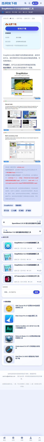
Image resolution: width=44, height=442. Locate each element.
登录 (35, 3)
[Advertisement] (22, 413)
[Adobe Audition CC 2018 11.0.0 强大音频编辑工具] (9, 329)
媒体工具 (8, 12)
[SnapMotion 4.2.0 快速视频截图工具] (8, 268)
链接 (29, 210)
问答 (22, 440)
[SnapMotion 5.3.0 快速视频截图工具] (8, 246)
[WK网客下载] (3, 12)
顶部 (39, 440)
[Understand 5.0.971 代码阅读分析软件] (9, 349)
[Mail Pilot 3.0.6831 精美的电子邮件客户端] (9, 359)
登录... (6, 292)
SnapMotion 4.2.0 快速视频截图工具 (26, 265)
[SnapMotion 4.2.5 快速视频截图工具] (8, 257)
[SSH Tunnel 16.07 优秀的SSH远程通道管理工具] (9, 309)
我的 (30, 440)
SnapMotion (8, 205)
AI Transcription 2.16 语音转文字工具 (26, 276)
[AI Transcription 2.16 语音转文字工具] (8, 279)
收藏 (14, 210)
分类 (13, 440)
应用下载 (19, 18)
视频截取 (18, 205)
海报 (21, 210)
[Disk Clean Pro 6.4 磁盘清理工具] (9, 319)
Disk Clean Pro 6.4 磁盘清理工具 (26, 316)
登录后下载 (22, 29)
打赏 (7, 210)
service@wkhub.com (9, 376)
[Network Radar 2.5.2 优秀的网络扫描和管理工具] (9, 339)
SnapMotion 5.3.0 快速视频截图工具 (26, 243)
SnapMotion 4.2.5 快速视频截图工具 (26, 254)
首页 (13, 18)
